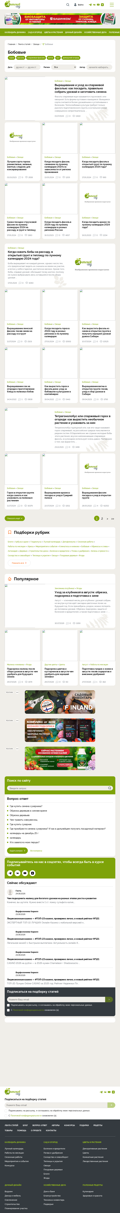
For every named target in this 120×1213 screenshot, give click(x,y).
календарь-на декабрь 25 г (24, 833)
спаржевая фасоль (36, 57)
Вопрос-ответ (17, 798)
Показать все (18, 563)
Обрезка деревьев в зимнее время (28, 810)
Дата (10, 67)
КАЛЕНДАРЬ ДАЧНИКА (15, 32)
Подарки (84, 1125)
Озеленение (11, 1199)
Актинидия (12, 551)
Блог (25, 1125)
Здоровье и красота (92, 1195)
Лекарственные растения (95, 1161)
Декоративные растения (95, 1148)
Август (85, 664)
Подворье (48, 1204)
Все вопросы (36, 850)
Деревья (23, 551)
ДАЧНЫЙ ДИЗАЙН (73, 32)
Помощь (21, 1130)
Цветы (62, 664)
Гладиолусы (35, 542)
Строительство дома (38, 551)
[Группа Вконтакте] (94, 5)
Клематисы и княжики (69, 546)
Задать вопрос (16, 850)
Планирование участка (16, 1208)
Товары (8, 1130)
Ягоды (81, 555)
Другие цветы (51, 664)
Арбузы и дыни (21, 542)
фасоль (20, 57)
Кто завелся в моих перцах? (25, 842)
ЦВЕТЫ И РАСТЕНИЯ (53, 32)
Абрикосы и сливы (99, 546)
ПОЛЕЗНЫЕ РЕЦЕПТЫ (93, 1185)
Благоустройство (52, 1195)
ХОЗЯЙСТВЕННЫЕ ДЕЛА (95, 32)
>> (112, 518)
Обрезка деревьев (20, 815)
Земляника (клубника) (64, 588)
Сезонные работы (85, 542)
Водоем (8, 1191)
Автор (82, 67)
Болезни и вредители (59, 551)
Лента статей (11, 1125)
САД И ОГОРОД (35, 32)
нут (58, 57)
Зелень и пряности (99, 551)
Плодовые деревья (68, 555)
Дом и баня (49, 1191)
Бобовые (59, 81)
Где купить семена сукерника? (26, 806)
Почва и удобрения (80, 551)
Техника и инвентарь (54, 1199)
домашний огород (71, 57)
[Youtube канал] (98, 5)
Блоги (10, 542)
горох (11, 57)
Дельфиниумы (68, 542)
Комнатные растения (93, 1156)
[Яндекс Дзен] (102, 5)
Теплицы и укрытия (41, 555)
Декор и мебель (13, 1195)
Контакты (51, 1130)
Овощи (68, 81)
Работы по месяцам (17, 546)
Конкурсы (69, 1125)
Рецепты (97, 1125)
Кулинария (88, 1191)
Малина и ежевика (15, 664)
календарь (15, 837)
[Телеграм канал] (90, 5)
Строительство (12, 1204)
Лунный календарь (51, 542)
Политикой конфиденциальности (28, 1010)
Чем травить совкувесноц (23, 819)
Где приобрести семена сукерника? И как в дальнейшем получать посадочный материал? (58, 828)
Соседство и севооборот (19, 555)
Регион (47, 67)
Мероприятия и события (46, 546)
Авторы (56, 1125)
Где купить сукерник (21, 824)
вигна (50, 57)
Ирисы (31, 546)
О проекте (36, 1130)
